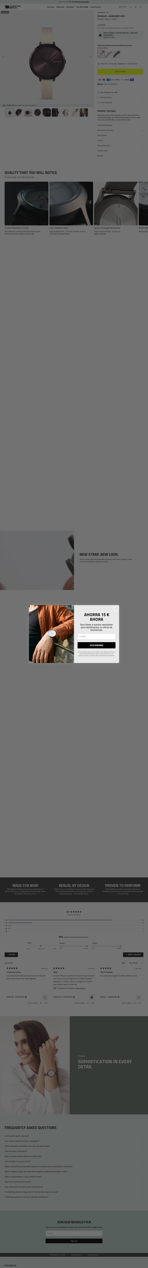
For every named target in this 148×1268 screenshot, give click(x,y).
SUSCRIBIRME (96, 645)
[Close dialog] (116, 608)
